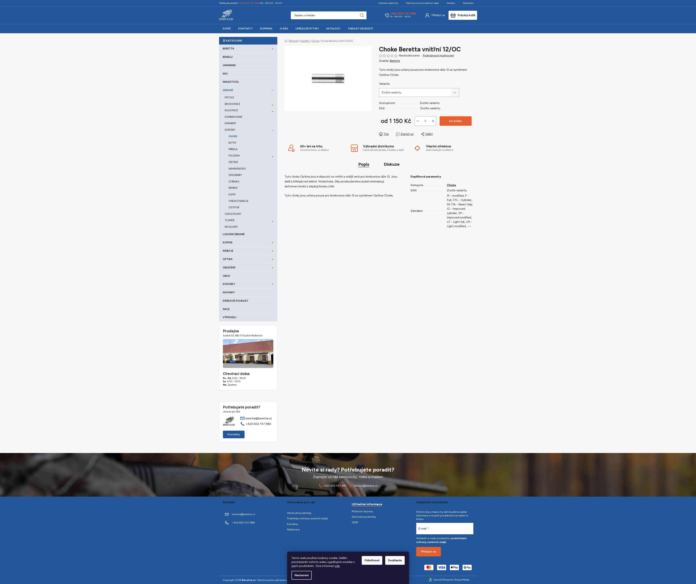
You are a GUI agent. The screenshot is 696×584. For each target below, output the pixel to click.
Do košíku (455, 121)
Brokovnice (232, 104)
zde (337, 566)
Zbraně (228, 90)
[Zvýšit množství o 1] (433, 121)
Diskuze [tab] (392, 164)
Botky (232, 142)
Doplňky (230, 129)
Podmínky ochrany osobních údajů (422, 3)
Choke (233, 136)
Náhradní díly (237, 168)
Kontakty (451, 3)
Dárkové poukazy (235, 300)
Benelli (228, 57)
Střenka (234, 181)
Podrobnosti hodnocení (438, 55)
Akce (226, 309)
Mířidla (233, 149)
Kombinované (233, 117)
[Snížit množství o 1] (417, 121)
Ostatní (234, 207)
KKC (225, 73)
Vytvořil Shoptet (443, 579)
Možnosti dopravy (362, 511)
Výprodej (229, 317)
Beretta (395, 61)
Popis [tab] (363, 164)
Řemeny (233, 188)
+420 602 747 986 (403, 13)
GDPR (355, 522)
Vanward (229, 65)
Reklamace (468, 3)
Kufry (232, 194)
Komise (228, 242)
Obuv (226, 275)
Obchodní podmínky (388, 3)
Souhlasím (395, 560)
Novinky (229, 292)
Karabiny (230, 123)
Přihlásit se (438, 15)
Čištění (233, 162)
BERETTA (228, 48)
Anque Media (462, 579)
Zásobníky (235, 175)
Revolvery (231, 226)
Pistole (229, 97)
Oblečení (229, 267)
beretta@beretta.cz (259, 418)
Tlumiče (230, 220)
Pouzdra (234, 155)
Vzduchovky (233, 214)
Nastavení (302, 575)
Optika (228, 259)
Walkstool (231, 81)
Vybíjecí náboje (238, 201)
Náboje (228, 250)
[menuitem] (226, 28)
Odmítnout (372, 560)
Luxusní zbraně (234, 234)
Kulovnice (231, 110)
